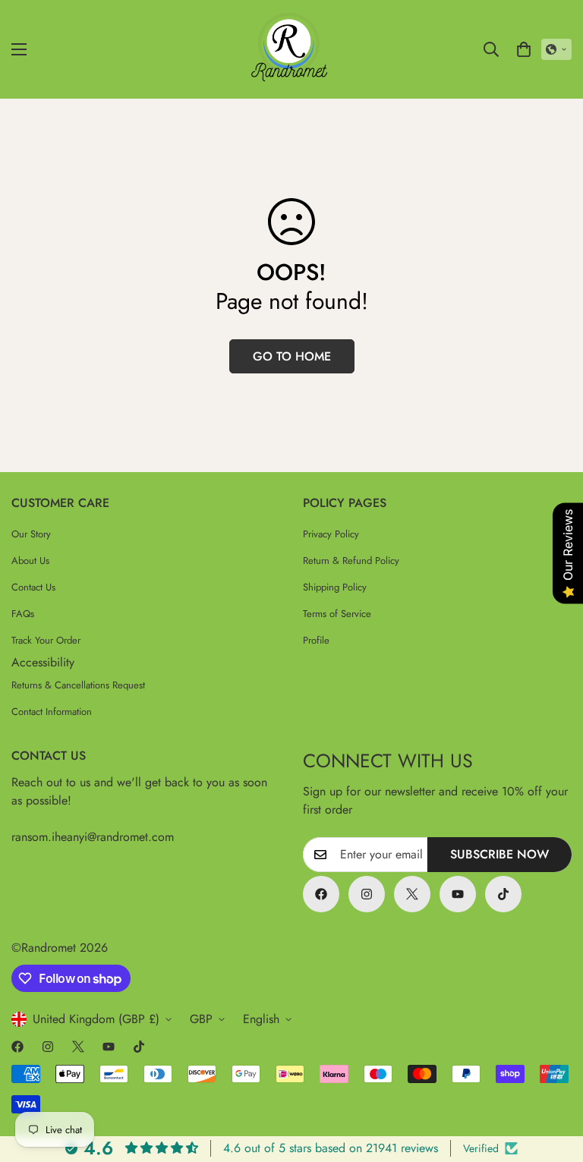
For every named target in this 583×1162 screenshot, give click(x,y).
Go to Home (292, 356)
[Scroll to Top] (553, 1079)
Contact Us (33, 587)
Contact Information (51, 711)
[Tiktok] (503, 894)
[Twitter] (412, 894)
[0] (523, 49)
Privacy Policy (331, 534)
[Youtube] (458, 894)
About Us (30, 560)
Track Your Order (45, 640)
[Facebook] (321, 894)
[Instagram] (366, 894)
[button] (556, 49)
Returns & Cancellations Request (78, 685)
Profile (316, 640)
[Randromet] (291, 49)
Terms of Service (337, 613)
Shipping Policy (335, 587)
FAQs (22, 613)
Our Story (31, 534)
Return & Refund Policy (351, 560)
